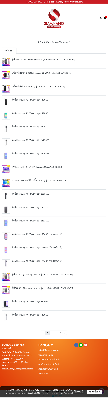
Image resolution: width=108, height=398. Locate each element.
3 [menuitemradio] (56, 332)
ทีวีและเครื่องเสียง (45, 355)
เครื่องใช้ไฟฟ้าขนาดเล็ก (48, 368)
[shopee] (86, 345)
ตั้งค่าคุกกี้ (78, 391)
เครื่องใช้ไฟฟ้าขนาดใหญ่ (48, 350)
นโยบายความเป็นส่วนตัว (50, 393)
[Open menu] (4, 18)
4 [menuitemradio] (60, 332)
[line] (81, 345)
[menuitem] (65, 333)
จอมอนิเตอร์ (43, 373)
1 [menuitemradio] (47, 332)
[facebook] (76, 345)
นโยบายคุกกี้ (68, 393)
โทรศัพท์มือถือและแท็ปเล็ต (49, 359)
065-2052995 (35, 1)
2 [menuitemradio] (51, 332)
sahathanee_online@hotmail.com (67, 1)
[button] (101, 18)
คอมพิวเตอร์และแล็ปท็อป (48, 364)
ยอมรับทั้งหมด (94, 391)
